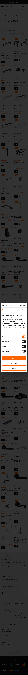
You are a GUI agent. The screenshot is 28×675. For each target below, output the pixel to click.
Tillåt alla (14, 358)
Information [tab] (14, 309)
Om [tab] (23, 309)
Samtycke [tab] (5, 309)
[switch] (24, 341)
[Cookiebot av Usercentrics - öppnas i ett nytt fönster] (19, 305)
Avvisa (14, 368)
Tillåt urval (14, 363)
